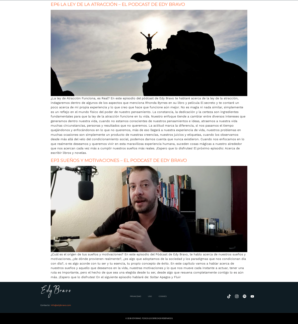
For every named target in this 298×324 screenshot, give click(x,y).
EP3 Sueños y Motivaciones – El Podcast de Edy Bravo (119, 160)
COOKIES (163, 296)
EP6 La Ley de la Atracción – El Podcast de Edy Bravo (118, 4)
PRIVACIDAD (135, 296)
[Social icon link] (229, 296)
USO (150, 296)
